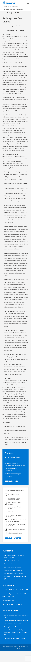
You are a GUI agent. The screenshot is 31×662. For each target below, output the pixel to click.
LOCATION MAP (25, 6)
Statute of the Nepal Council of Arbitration (16, 620)
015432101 (16, 6)
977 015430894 (8, 6)
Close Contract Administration (12, 624)
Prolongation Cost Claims (11, 627)
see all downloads (13, 538)
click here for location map (12, 604)
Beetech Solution (15, 649)
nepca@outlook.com (8, 600)
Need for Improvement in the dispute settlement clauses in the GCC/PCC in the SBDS (15, 632)
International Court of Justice (12, 561)
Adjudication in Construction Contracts (14, 638)
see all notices (11, 481)
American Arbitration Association (13, 570)
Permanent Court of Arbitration (13, 564)
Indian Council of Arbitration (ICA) (13, 573)
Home (4, 13)
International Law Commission (12, 567)
